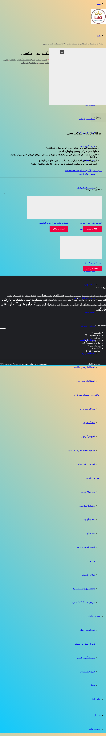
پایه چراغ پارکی (88, 492)
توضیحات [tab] (98, 117)
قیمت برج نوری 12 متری (84, 588)
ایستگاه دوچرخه (87, 353)
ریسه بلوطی (89, 533)
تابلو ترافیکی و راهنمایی (84, 644)
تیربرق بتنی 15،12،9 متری (83, 602)
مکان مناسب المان (60, 300)
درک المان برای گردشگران (72, 296)
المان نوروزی (89, 312)
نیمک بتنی (48, 299)
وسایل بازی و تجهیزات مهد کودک (87, 395)
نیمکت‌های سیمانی (29, 62)
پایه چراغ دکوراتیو (87, 505)
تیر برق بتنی (95, 345)
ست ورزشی (14, 295)
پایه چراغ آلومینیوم (46, 304)
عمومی (97, 332)
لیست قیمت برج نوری (85, 547)
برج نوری (91, 561)
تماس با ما (96, 699)
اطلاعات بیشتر (92, 229)
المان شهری (89, 284)
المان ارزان (102, 296)
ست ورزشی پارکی (91, 340)
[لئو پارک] (98, 25)
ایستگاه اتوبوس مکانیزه (84, 367)
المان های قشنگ (87, 296)
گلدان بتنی (26, 304)
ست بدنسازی (28, 295)
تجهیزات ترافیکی (93, 616)
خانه (98, 36)
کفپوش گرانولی (88, 436)
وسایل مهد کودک (87, 409)
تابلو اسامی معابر (87, 630)
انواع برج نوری (88, 574)
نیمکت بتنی (33, 299)
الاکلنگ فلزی (89, 422)
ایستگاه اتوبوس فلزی (85, 381)
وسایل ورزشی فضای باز (93, 304)
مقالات (97, 338)
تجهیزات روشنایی (93, 478)
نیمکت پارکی (12, 299)
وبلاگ (92, 685)
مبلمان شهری (94, 335)
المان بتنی (95, 296)
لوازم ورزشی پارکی (86, 464)
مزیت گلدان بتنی (75, 299)
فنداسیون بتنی (94, 351)
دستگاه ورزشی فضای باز (50, 295)
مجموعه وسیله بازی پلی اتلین (81, 450)
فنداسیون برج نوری (95, 299)
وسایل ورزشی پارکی (68, 304)
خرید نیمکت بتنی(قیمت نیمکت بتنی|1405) (80, 44)
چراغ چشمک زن (87, 671)
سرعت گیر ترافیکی (86, 657)
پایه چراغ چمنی (88, 519)
